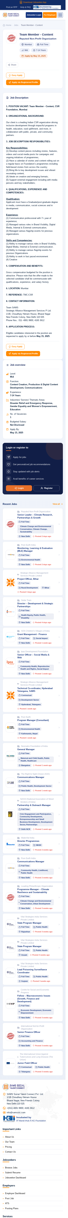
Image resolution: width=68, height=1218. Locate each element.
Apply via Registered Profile (24, 82)
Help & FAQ (25, 7)
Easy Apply (16, 75)
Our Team (10, 1142)
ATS (7, 1203)
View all (56, 504)
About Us (9, 1137)
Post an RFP (11, 7)
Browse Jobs (11, 1167)
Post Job (9, 1198)
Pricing (8, 1147)
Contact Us (10, 1152)
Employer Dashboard (15, 1193)
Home (8, 25)
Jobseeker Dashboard (15, 1177)
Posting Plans (11, 1208)
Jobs (16, 25)
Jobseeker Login (34, 15)
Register (48, 488)
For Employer (50, 15)
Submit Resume (12, 1172)
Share (13, 65)
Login (21, 488)
